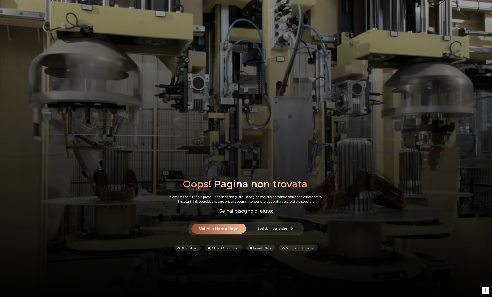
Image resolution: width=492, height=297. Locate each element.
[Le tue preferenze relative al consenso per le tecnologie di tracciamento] (485, 290)
